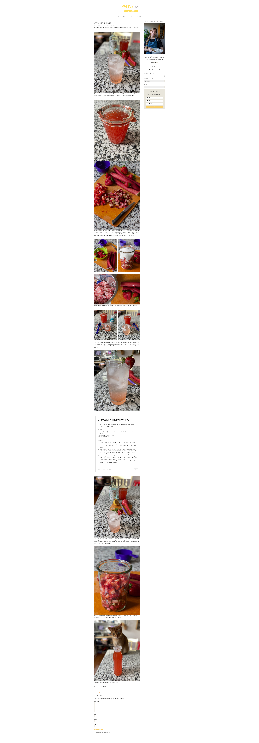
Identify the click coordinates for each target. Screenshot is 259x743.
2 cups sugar (101, 433)
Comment (97, 701)
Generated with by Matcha (105, 469)
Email (96, 719)
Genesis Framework (140, 741)
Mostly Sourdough (129, 6)
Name (96, 714)
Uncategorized (104, 686)
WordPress (154, 741)
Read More (154, 62)
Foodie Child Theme (116, 741)
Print (136, 469)
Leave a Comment (111, 25)
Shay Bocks (125, 741)
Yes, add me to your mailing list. (103, 732)
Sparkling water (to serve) (104, 436)
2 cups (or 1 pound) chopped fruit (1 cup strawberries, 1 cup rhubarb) (115, 432)
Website (96, 724)
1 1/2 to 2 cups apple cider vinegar (107, 435)
